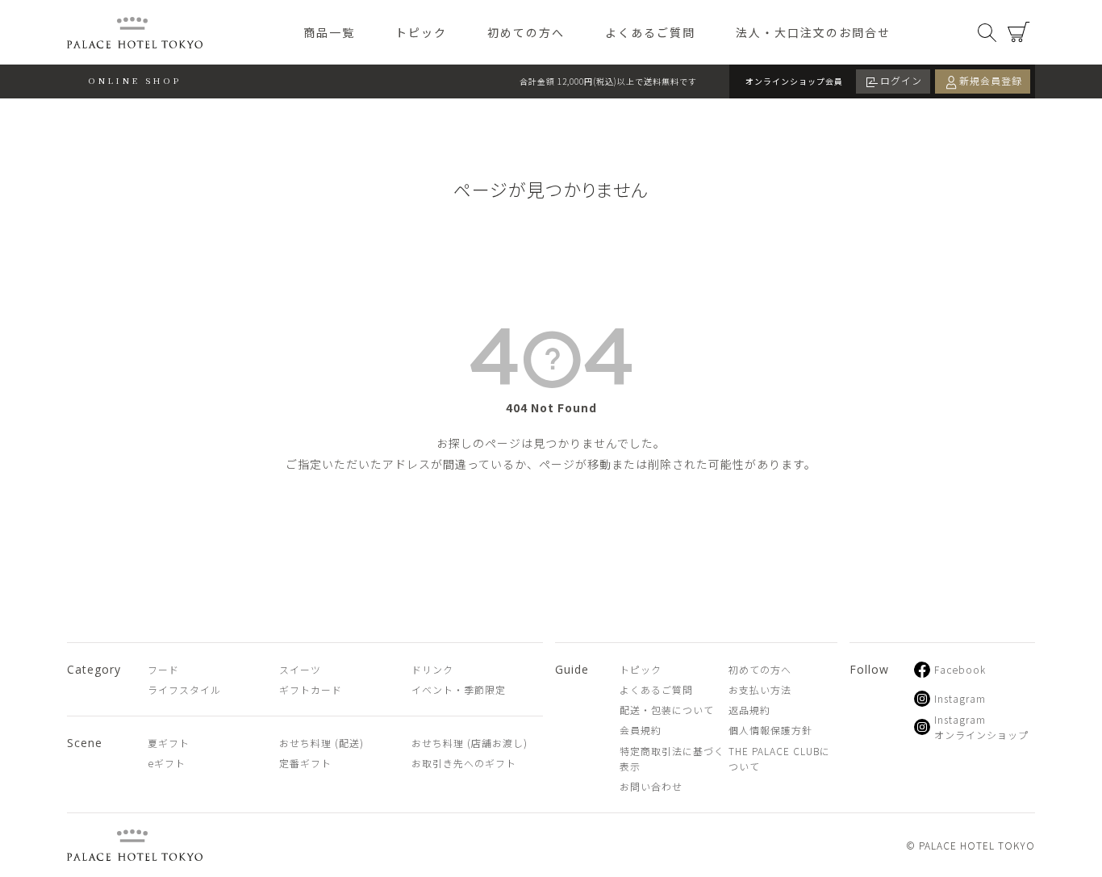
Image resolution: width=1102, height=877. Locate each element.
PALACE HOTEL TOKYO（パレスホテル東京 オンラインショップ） (134, 32)
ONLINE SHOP (135, 80)
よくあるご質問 (650, 32)
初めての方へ (526, 32)
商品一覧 (329, 32)
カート (1019, 32)
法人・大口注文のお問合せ (813, 32)
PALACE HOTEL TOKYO (134, 845)
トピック (421, 32)
